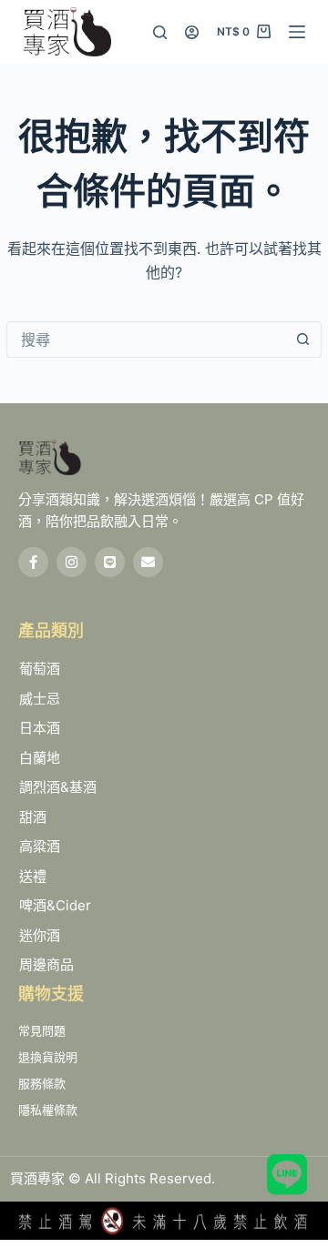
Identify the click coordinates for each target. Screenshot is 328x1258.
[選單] (297, 32)
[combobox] (146, 339)
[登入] (192, 32)
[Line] (110, 562)
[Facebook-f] (33, 562)
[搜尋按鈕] (303, 339)
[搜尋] (160, 32)
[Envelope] (148, 562)
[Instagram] (71, 562)
